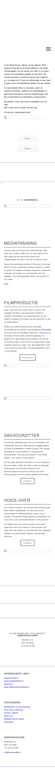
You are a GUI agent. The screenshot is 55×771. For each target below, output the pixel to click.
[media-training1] (27, 217)
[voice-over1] (27, 562)
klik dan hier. (32, 107)
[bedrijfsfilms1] (27, 377)
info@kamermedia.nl (12, 752)
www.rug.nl (8, 684)
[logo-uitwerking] (22, 49)
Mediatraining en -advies (14, 718)
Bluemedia (46, 329)
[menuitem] (47, 49)
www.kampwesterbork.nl (14, 680)
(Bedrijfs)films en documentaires (17, 706)
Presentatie (8, 722)
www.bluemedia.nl (11, 677)
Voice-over (8, 715)
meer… (7, 283)
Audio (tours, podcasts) (13, 709)
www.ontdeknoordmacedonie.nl (16, 687)
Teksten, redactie (11, 712)
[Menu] (47, 49)
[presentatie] (27, 410)
